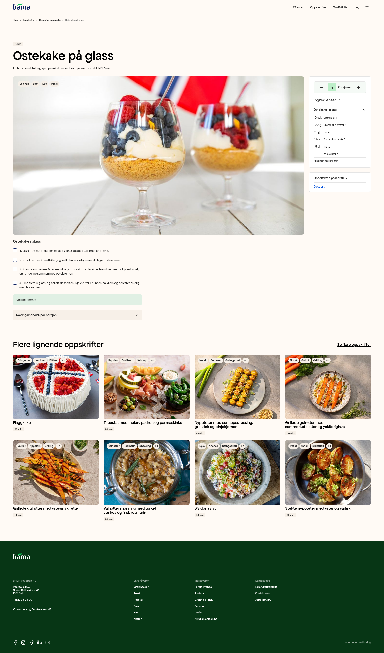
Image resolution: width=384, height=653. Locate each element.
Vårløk (304, 446)
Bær (35, 84)
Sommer (216, 360)
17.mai (54, 84)
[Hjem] (21, 6)
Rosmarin (129, 446)
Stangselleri (229, 446)
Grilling (317, 360)
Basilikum (127, 360)
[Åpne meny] (367, 7)
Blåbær (53, 360)
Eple (202, 446)
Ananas (213, 446)
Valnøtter (114, 446)
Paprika (113, 360)
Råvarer (298, 7)
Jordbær (40, 360)
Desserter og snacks (50, 20)
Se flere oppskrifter (354, 344)
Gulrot (305, 360)
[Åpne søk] (357, 7)
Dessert (319, 186)
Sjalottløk (318, 446)
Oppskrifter (318, 7)
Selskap (24, 84)
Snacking (145, 446)
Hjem (15, 20)
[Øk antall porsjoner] (359, 87)
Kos (44, 84)
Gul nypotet (232, 360)
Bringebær (24, 360)
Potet (293, 446)
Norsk (203, 360)
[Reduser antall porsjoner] (321, 87)
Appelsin (35, 446)
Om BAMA (340, 7)
